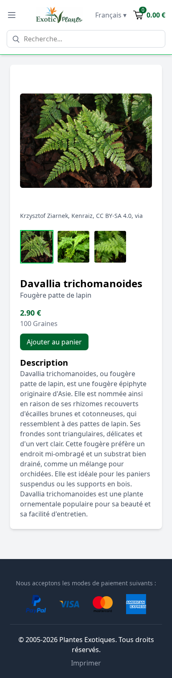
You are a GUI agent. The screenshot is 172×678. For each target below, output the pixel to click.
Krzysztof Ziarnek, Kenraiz (56, 216)
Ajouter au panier (54, 342)
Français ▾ (110, 15)
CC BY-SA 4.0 (114, 216)
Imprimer (86, 663)
